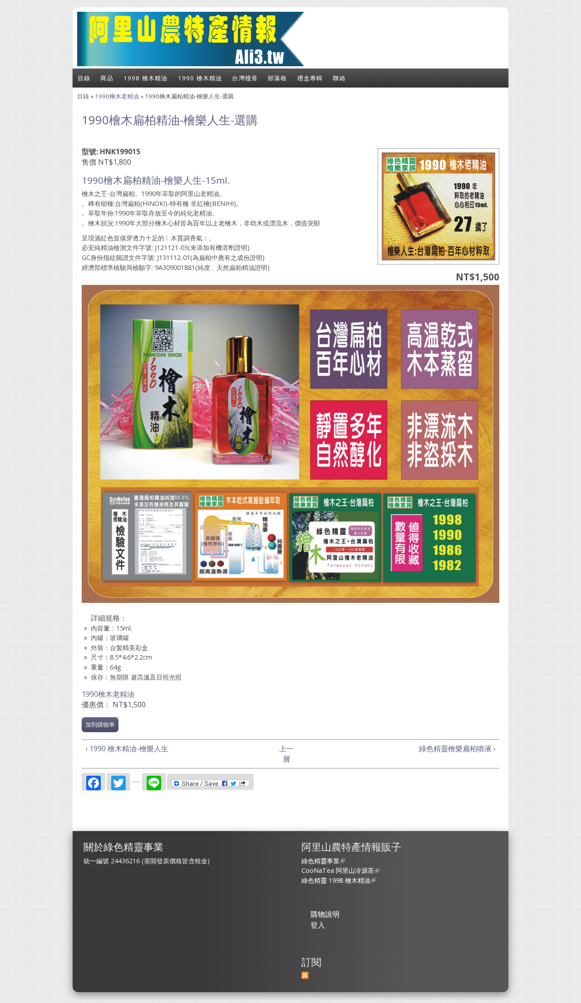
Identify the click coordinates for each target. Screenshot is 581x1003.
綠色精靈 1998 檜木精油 (338, 880)
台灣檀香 (245, 78)
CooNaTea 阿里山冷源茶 (340, 870)
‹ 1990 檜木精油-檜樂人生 (126, 748)
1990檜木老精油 (117, 96)
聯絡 (339, 78)
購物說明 (325, 914)
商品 (106, 78)
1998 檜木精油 (145, 78)
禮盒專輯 (310, 78)
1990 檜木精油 (200, 78)
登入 (317, 925)
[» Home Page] (190, 63)
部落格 (277, 78)
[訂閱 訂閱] (305, 976)
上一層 (286, 754)
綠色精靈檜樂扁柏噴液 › (457, 748)
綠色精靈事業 (323, 860)
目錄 (84, 78)
